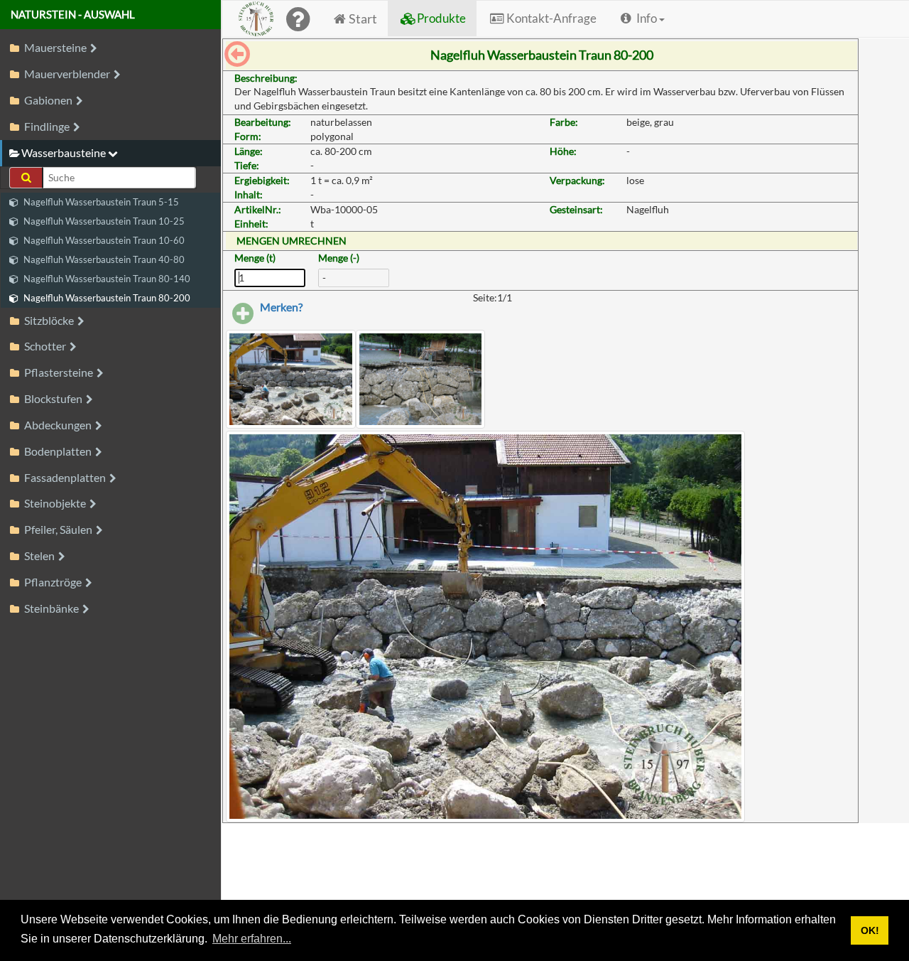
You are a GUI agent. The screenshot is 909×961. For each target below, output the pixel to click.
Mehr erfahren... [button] (251, 939)
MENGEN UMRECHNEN (291, 241)
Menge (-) (338, 258)
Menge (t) (255, 258)
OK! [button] (870, 930)
